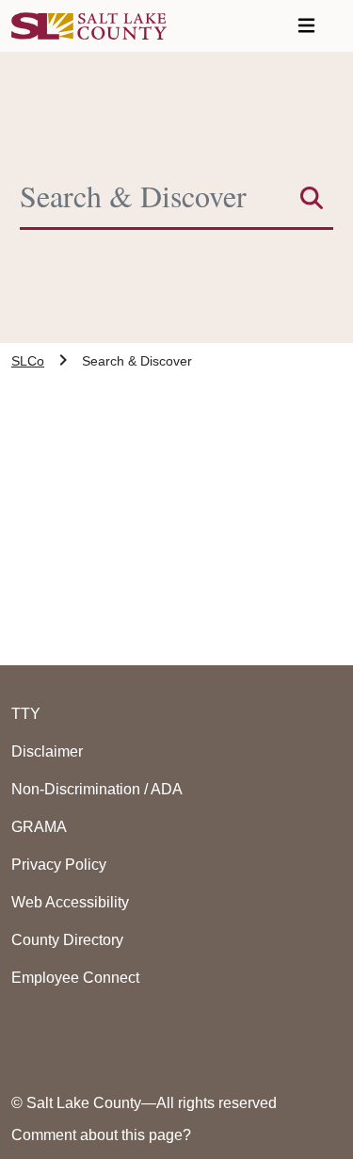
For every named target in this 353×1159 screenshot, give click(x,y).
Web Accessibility (70, 902)
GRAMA (39, 827)
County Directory (67, 940)
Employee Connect (75, 978)
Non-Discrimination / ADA (97, 789)
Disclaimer (47, 751)
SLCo (27, 360)
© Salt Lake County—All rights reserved (144, 1103)
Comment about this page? (101, 1135)
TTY (25, 714)
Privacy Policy (58, 865)
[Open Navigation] (306, 26)
